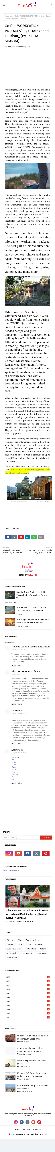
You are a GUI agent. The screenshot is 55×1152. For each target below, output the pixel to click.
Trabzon (14, 769)
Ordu (13, 777)
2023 (27, 1005)
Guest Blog (38, 944)
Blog (12, 1134)
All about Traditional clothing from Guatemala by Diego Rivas (32, 1037)
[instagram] (9, 853)
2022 (27, 1001)
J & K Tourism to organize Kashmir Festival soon (32, 1087)
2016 (27, 977)
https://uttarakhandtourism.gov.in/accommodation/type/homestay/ (27, 471)
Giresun (14, 772)
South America (26, 953)
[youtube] (18, 853)
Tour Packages (40, 953)
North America (12, 953)
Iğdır (13, 760)
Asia (11, 16)
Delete (20, 665)
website (21, 728)
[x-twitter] (36, 853)
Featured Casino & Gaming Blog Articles (30, 646)
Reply (14, 665)
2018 (27, 985)
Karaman (15, 765)
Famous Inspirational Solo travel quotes (31, 1062)
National (16, 528)
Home (7, 16)
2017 (28, 981)
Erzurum (14, 774)
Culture (19, 944)
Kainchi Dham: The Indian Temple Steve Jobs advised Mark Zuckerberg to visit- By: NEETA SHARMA (26, 914)
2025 (27, 1013)
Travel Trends (12, 958)
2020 (27, 993)
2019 (27, 989)
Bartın (13, 762)
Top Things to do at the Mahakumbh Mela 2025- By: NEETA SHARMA (32, 621)
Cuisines (10, 944)
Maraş (13, 767)
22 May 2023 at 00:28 (18, 649)
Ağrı (13, 779)
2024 (27, 1009)
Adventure (11, 940)
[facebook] (27, 853)
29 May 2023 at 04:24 (18, 674)
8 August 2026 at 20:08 (19, 753)
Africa (20, 940)
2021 (27, 997)
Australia (36, 940)
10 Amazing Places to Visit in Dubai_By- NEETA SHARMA (30, 1050)
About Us (26, 1130)
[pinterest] (46, 853)
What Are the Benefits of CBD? (25, 671)
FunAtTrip (11, 47)
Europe (28, 944)
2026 (27, 1017)
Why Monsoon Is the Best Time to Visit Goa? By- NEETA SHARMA (31, 609)
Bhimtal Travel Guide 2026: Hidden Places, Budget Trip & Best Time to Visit (32, 595)
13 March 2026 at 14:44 (19, 713)
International (32, 949)
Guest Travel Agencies (15, 949)
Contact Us (37, 1130)
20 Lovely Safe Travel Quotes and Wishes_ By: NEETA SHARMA (31, 1074)
